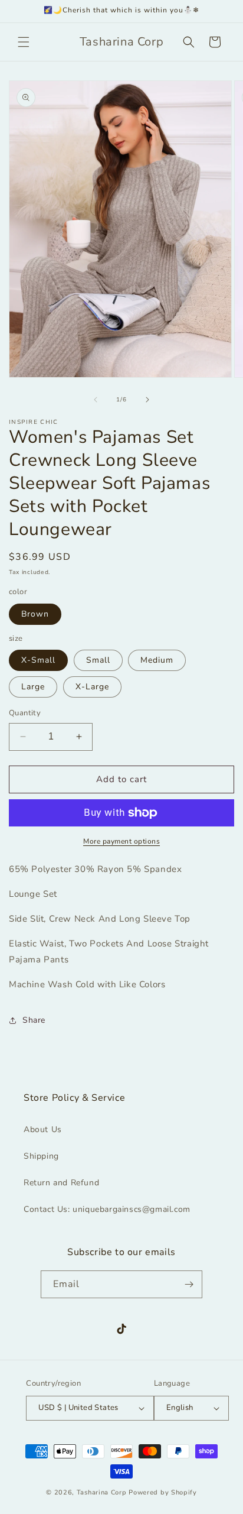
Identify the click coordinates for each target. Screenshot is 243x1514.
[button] (24, 42)
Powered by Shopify (163, 1492)
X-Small (38, 660)
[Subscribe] (189, 1284)
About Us (43, 1129)
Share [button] (33, 1020)
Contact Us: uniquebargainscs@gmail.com (107, 1209)
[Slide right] (147, 400)
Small (98, 660)
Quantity (25, 713)
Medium (156, 660)
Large (33, 686)
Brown (35, 614)
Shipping (41, 1156)
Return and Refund (61, 1182)
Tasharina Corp (102, 1492)
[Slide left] (96, 400)
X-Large (92, 686)
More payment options (121, 841)
